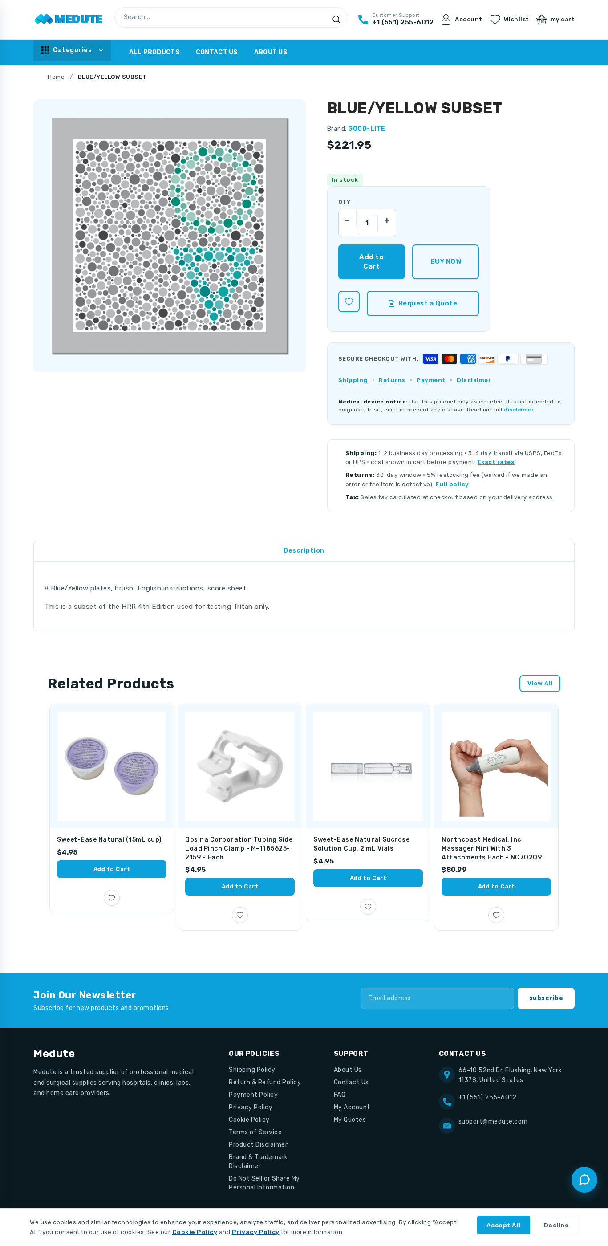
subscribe (546, 998)
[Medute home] (68, 19)
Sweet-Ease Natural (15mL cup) (109, 839)
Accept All (503, 1225)
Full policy (452, 484)
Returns (392, 380)
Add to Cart (111, 869)
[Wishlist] (349, 301)
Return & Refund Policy (265, 1082)
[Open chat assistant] (584, 1180)
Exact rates (496, 462)
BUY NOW (445, 261)
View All (539, 683)
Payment (431, 380)
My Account (352, 1107)
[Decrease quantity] (348, 218)
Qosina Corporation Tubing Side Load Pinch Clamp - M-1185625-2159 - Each (238, 848)
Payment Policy (253, 1095)
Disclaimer (474, 380)
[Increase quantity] (387, 218)
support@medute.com (493, 1121)
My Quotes (350, 1120)
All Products (154, 52)
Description (304, 550)
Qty (344, 202)
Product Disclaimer (258, 1144)
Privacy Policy (250, 1107)
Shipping (353, 380)
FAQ (340, 1095)
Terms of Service (255, 1132)
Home (56, 76)
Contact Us (217, 52)
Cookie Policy (249, 1120)
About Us (271, 52)
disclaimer (519, 410)
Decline (556, 1225)
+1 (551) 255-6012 (487, 1097)
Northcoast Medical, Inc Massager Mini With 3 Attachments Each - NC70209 (492, 848)
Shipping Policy (252, 1070)
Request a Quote (428, 303)
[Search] (336, 20)
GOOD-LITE (366, 129)
